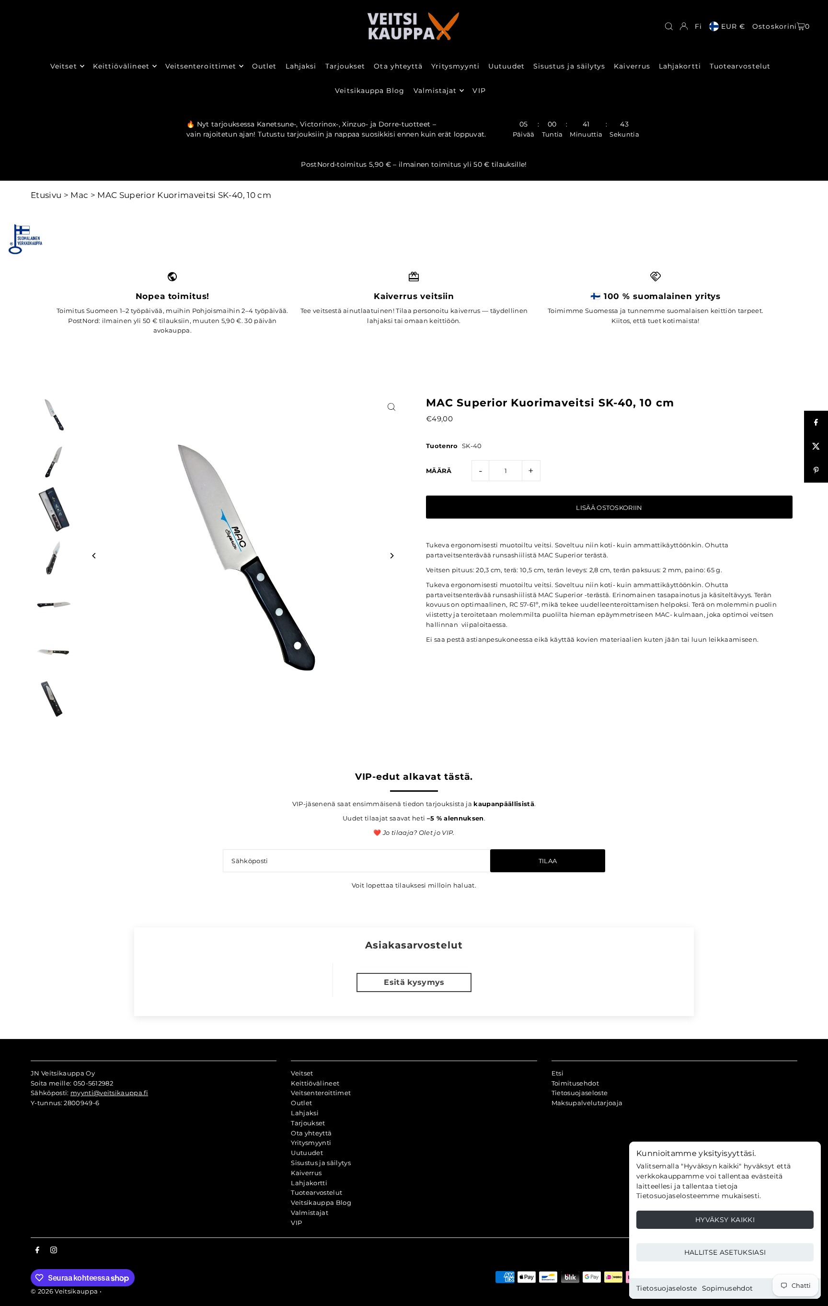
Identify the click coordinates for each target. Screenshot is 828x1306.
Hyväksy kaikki (725, 1219)
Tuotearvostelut (316, 1192)
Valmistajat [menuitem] (435, 90)
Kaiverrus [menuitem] (632, 66)
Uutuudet (307, 1152)
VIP (296, 1222)
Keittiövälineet (315, 1083)
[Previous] (94, 555)
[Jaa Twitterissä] (816, 447)
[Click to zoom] (391, 407)
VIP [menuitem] (478, 90)
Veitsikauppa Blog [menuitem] (369, 90)
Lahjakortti (309, 1183)
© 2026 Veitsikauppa (64, 1291)
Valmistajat (309, 1212)
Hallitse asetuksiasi (725, 1252)
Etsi (558, 1073)
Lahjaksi (305, 1113)
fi (698, 26)
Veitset (302, 1073)
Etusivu (46, 195)
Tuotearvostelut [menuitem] (740, 66)
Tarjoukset (308, 1123)
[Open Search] (669, 26)
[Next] (391, 555)
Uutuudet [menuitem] (506, 66)
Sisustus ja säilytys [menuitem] (569, 66)
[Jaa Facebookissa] (816, 423)
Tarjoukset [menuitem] (345, 66)
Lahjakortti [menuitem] (680, 66)
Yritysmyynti (311, 1142)
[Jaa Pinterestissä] (816, 471)
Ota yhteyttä (311, 1133)
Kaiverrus (306, 1173)
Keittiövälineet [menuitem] (121, 66)
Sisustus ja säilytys (321, 1163)
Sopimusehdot (727, 1288)
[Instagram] (53, 1250)
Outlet (301, 1103)
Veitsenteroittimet (321, 1093)
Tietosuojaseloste (666, 1288)
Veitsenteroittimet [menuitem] (200, 66)
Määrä (439, 470)
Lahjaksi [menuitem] (301, 66)
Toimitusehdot (575, 1083)
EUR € (733, 26)
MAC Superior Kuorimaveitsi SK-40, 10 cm (184, 195)
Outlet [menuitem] (264, 66)
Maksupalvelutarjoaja (587, 1103)
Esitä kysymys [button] (414, 982)
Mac (79, 195)
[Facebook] (37, 1250)
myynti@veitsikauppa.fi (109, 1093)
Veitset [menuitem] (63, 66)
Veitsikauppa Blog (321, 1202)
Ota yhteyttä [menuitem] (398, 66)
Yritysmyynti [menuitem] (455, 66)
